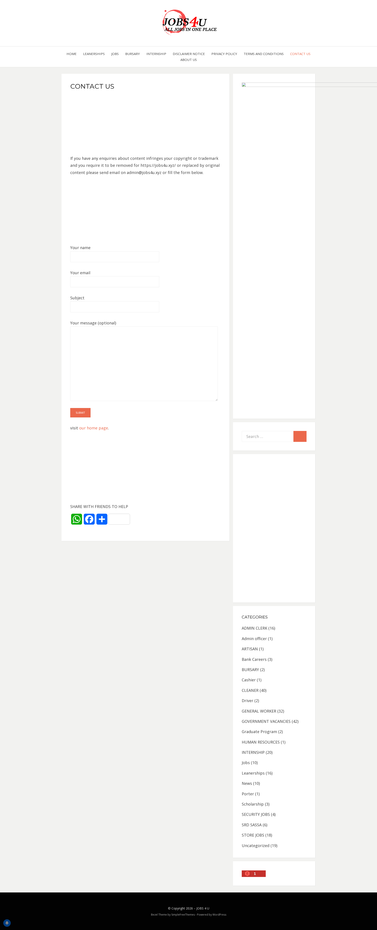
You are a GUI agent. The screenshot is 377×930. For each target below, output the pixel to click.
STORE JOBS (253, 835)
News (247, 783)
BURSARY (132, 54)
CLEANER (250, 690)
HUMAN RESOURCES (261, 742)
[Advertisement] (145, 124)
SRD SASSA (252, 824)
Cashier (249, 679)
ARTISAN (250, 648)
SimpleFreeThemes (183, 914)
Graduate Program (259, 731)
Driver (247, 700)
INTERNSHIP (156, 54)
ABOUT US (188, 59)
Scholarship (253, 804)
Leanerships (94, 54)
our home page (93, 428)
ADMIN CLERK (254, 628)
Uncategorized (255, 845)
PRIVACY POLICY (224, 54)
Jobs (115, 54)
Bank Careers (254, 659)
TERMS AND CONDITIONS (264, 54)
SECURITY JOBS (256, 814)
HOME (72, 54)
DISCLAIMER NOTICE (189, 54)
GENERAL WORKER (259, 711)
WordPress (219, 914)
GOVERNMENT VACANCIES (266, 721)
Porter (248, 793)
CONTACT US (300, 54)
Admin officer (254, 638)
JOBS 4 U (202, 908)
